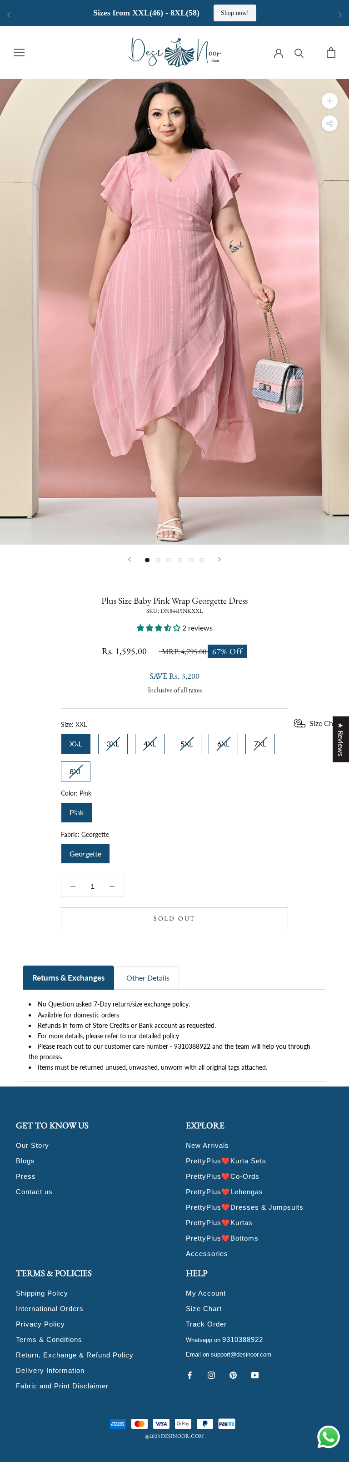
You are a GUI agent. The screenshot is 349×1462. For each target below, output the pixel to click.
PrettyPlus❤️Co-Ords (222, 1176)
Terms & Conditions (49, 1339)
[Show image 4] (180, 560)
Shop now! (297, 13)
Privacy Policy (40, 1324)
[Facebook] (189, 1374)
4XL (150, 741)
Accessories (207, 1253)
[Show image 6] (201, 560)
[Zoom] (330, 100)
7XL (260, 741)
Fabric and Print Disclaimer (62, 1386)
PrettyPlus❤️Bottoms (222, 1238)
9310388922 (242, 1339)
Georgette (85, 851)
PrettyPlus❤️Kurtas (219, 1223)
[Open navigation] (19, 52)
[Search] (299, 52)
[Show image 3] (169, 560)
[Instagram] (211, 1374)
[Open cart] (331, 52)
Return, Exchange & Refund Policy (75, 1355)
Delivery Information (50, 1370)
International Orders (50, 1308)
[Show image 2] (158, 560)
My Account (206, 1293)
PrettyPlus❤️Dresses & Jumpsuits (245, 1207)
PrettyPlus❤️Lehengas (224, 1192)
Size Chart (204, 1308)
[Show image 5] (191, 560)
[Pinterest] (233, 1374)
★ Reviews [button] (341, 739)
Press (26, 1176)
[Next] (219, 559)
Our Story (32, 1145)
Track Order (206, 1324)
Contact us (34, 1192)
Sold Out (174, 918)
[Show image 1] (147, 560)
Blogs (25, 1161)
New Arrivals (207, 1145)
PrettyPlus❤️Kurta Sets (226, 1161)
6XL (223, 741)
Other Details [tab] (148, 977)
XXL (76, 741)
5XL (186, 741)
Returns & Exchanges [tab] (68, 977)
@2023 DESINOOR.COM (174, 1436)
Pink (77, 809)
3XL (113, 741)
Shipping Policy (42, 1293)
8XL (76, 768)
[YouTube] (255, 1374)
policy (171, 1036)
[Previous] (129, 559)
